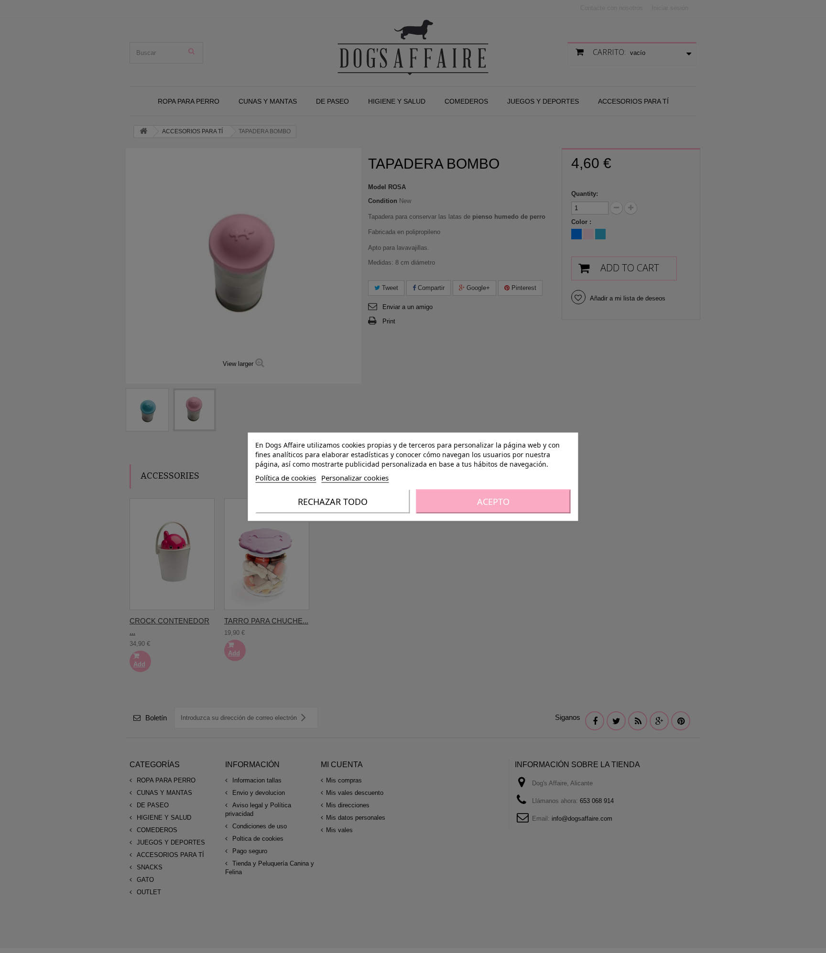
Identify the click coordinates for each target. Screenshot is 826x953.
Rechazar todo (333, 501)
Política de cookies (285, 477)
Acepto (493, 501)
